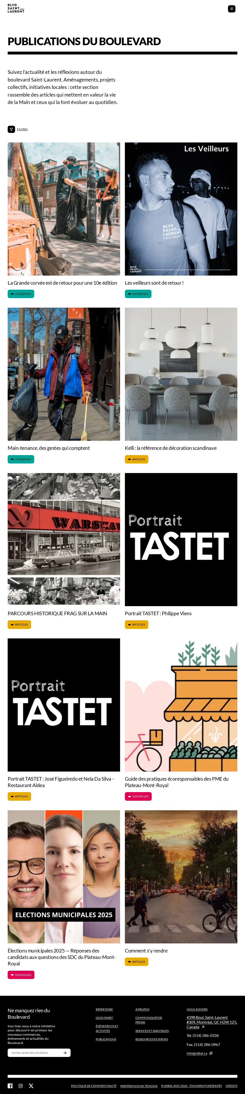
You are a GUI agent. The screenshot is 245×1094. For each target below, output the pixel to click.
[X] (31, 1085)
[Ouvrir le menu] (231, 8)
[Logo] (16, 9)
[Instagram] (20, 1085)
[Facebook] (10, 1085)
